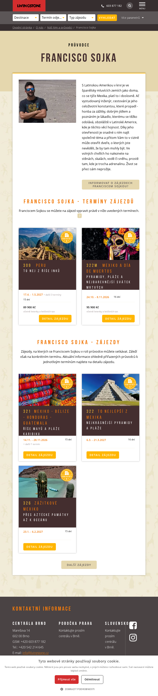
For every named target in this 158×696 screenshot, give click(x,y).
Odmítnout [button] (92, 679)
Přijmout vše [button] (67, 679)
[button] (79, 689)
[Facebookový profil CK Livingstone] (133, 625)
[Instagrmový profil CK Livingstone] (133, 637)
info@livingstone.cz (36, 653)
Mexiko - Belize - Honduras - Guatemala (46, 418)
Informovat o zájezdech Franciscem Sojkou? (110, 184)
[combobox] (26, 17)
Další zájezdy (79, 565)
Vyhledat (107, 17)
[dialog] (79, 676)
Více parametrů (130, 17)
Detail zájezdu (55, 318)
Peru (34, 266)
